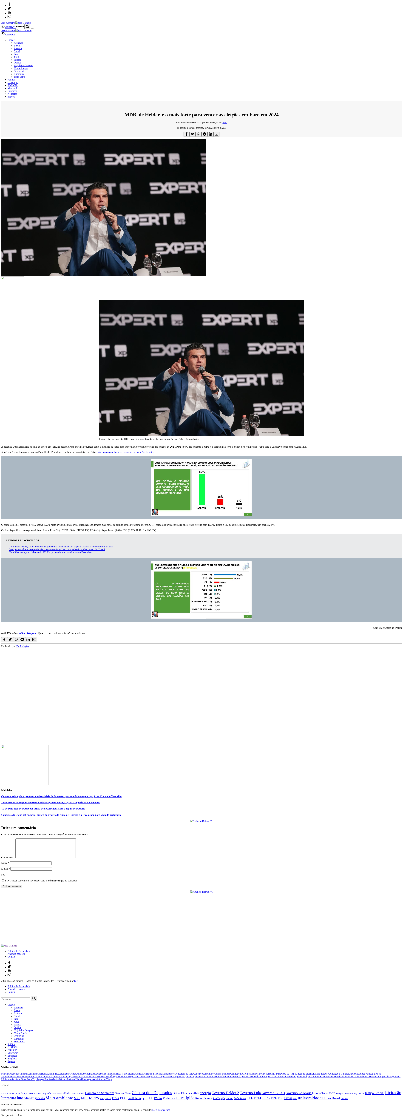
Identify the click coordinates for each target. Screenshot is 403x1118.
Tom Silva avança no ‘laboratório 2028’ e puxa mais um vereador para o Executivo (50, 552)
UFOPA (288, 1098)
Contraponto (236, 1073)
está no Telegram (27, 633)
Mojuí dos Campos (23, 65)
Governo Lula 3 (273, 1093)
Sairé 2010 (349, 1076)
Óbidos (17, 62)
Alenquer (18, 42)
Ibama (324, 1093)
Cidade (11, 40)
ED (76, 981)
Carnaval (52, 1093)
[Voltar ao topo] (2, 1101)
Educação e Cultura (338, 1073)
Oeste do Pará (233, 1076)
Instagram (340, 1093)
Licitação (393, 1092)
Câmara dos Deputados (152, 1092)
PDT (123, 1098)
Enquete (352, 1073)
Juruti (16, 57)
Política (11, 79)
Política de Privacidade (19, 951)
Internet (48, 1076)
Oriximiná (19, 71)
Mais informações (161, 1110)
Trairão (48, 1079)
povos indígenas (304, 1076)
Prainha (316, 1076)
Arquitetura (65, 1073)
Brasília (131, 1073)
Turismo (71, 1079)
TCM (257, 1098)
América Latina (13, 1093)
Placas (278, 1076)
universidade (310, 1097)
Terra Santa (19, 76)
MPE (77, 1098)
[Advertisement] (95, 718)
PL (151, 1098)
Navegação (185, 1076)
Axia (39, 1093)
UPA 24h (344, 1099)
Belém (17, 45)
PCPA (115, 1098)
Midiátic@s (112, 1076)
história (316, 1093)
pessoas (271, 1076)
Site (3, 874)
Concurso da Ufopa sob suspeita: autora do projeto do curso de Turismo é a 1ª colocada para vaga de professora (61, 815)
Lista (86, 1076)
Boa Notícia (109, 1073)
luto (20, 1098)
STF (250, 1098)
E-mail (5, 868)
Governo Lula (250, 1093)
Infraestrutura (24, 1076)
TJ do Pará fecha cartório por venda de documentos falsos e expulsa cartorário (43, 808)
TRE (274, 1098)
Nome (5, 863)
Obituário (221, 1076)
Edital (316, 1073)
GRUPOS (10, 27)
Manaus (30, 1098)
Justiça (81, 1076)
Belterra (18, 48)
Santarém (359, 1076)
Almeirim (23, 1073)
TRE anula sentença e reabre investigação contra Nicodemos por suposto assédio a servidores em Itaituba (61, 546)
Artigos (78, 1073)
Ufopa (78, 1079)
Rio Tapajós (219, 1098)
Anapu (24, 1093)
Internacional (37, 1076)
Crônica (247, 1073)
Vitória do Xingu (104, 1079)
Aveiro (85, 1073)
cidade (159, 1073)
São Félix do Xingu (374, 1076)
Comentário (8, 857)
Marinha (40, 1098)
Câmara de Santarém (99, 1093)
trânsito (55, 1079)
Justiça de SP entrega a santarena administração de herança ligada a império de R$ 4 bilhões (50, 802)
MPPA (94, 1098)
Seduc (229, 1098)
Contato (11, 956)
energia (205, 1093)
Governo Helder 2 (225, 1093)
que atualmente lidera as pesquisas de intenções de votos (126, 452)
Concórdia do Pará (184, 1073)
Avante (33, 1093)
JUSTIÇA (13, 82)
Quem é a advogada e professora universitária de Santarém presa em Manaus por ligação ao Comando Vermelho (61, 796)
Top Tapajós (38, 1079)
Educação (12, 91)
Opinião (244, 1076)
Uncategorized (88, 1079)
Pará (260, 1076)
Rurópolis (19, 74)
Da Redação (22, 646)
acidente (5, 1073)
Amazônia (42, 1073)
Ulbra (295, 1099)
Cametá (139, 1073)
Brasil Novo (121, 1073)
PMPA (158, 1098)
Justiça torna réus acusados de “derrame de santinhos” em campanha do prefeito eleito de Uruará (57, 549)
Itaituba (17, 59)
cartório (59, 1093)
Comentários (168, 1073)
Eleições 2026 (190, 1093)
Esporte (11, 96)
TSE (281, 1098)
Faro (16, 54)
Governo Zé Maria (299, 1093)
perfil (131, 1098)
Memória (101, 1076)
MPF (84, 1098)
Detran (176, 1093)
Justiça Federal (374, 1093)
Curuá (17, 51)
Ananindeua (53, 1073)
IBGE (332, 1093)
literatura (8, 1098)
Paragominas (105, 1098)
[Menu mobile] (32, 28)
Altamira (32, 1073)
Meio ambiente (59, 1097)
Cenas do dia (149, 1073)
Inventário (349, 1093)
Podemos (169, 1098)
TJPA (266, 1098)
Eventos (368, 1073)
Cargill (45, 1093)
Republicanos (204, 1098)
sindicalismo (15, 1079)
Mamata (93, 1076)
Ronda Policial (327, 1076)
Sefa (236, 1098)
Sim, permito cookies (11, 1115)
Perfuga (139, 1098)
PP (178, 1098)
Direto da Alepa (288, 1073)
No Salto (204, 1076)
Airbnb (3, 1093)
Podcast (285, 1076)
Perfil (264, 1076)
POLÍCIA (13, 85)
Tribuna (63, 1079)
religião (188, 1097)
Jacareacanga (65, 1076)
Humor (14, 1076)
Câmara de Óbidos (123, 1093)
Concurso (198, 1073)
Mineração (13, 88)
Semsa (242, 1098)
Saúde (387, 1076)
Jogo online (359, 1093)
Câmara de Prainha (77, 1093)
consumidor (208, 1073)
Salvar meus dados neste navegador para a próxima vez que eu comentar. (41, 880)
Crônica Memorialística (262, 1073)
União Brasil (331, 1098)
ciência (66, 1093)
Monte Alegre (21, 68)
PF (146, 1098)
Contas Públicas (222, 1073)
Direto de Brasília (304, 1073)
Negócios (12, 93)
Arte (73, 1073)
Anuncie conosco (16, 953)
